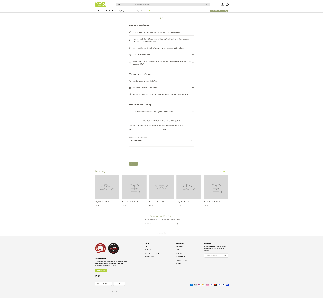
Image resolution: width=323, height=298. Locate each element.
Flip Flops (122, 11)
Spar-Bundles (141, 11)
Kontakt (178, 263)
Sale (149, 11)
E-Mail (164, 129)
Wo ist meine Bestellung (152, 253)
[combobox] (163, 4)
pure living (130, 11)
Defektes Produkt (150, 256)
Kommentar (132, 145)
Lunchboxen (98, 11)
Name (130, 129)
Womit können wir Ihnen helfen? (138, 137)
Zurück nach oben (161, 233)
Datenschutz (180, 253)
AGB (177, 250)
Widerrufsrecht (180, 256)
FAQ (146, 246)
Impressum (179, 246)
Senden (133, 163)
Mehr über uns (101, 270)
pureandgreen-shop (102, 292)
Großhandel (148, 250)
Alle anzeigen (224, 171)
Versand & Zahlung (181, 260)
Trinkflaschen (110, 11)
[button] (227, 4)
